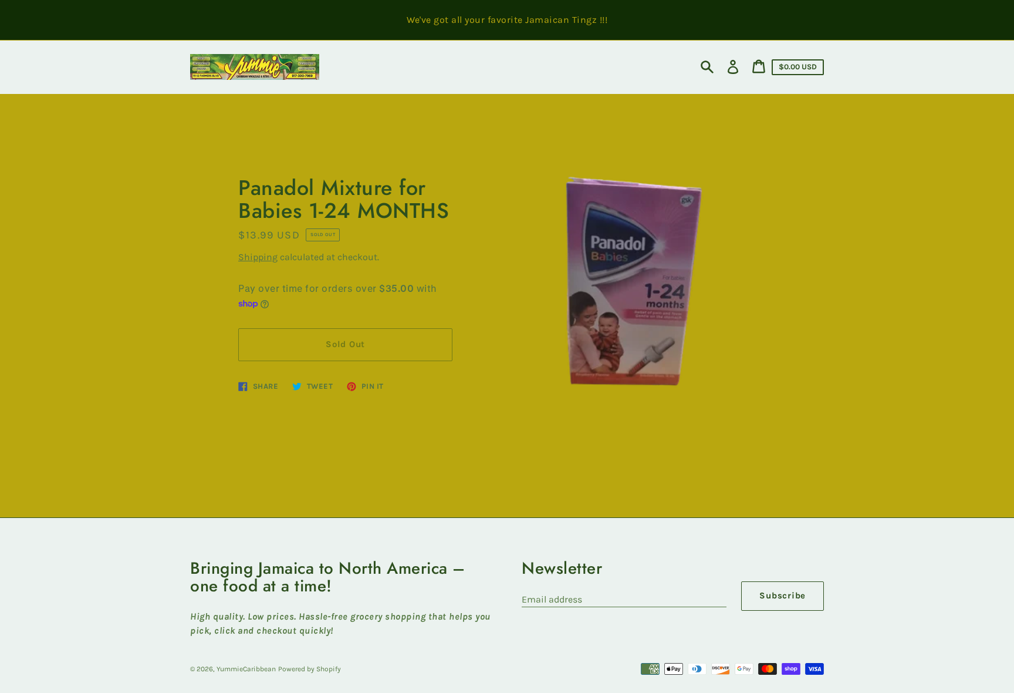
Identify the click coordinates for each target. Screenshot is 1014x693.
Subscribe (782, 595)
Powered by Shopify (309, 669)
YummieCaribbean (246, 669)
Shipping (258, 257)
